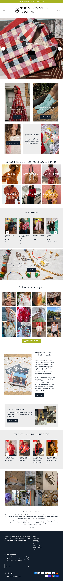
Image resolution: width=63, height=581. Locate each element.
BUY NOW (39, 395)
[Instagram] (11, 573)
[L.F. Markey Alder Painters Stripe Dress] (52, 448)
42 (5, 463)
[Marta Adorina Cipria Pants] (38, 226)
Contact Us (36, 538)
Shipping (35, 540)
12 (49, 463)
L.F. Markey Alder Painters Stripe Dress (51, 458)
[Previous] (3, 49)
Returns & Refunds (37, 542)
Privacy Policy (36, 546)
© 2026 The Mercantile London (12, 576)
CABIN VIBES (45, 117)
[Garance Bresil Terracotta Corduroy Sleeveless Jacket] (38, 448)
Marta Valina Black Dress (10, 236)
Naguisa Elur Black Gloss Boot (51, 236)
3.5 (19, 463)
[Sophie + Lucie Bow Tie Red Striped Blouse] (24, 226)
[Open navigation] (4, 10)
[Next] (60, 49)
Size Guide (36, 544)
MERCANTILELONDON (32, 341)
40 (54, 242)
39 (52, 242)
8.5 (21, 463)
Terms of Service (37, 547)
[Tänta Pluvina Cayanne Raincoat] (11, 448)
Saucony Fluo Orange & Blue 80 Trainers (24, 458)
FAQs (34, 549)
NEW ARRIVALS (31, 212)
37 (48, 242)
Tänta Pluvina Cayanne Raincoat (9, 458)
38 (50, 242)
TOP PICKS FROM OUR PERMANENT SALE (31, 434)
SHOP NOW (31, 53)
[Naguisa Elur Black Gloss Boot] (52, 226)
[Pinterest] (9, 573)
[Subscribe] (28, 566)
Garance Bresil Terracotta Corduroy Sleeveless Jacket (38, 458)
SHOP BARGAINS (12, 143)
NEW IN (17, 117)
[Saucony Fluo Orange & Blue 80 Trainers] (24, 448)
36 (47, 242)
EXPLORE (31, 270)
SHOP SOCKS (12, 420)
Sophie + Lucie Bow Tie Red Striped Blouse (24, 237)
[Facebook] (6, 573)
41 (56, 242)
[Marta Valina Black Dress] (11, 226)
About (34, 536)
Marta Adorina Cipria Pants (38, 236)
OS (5, 242)
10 (48, 463)
